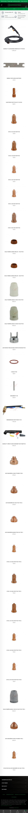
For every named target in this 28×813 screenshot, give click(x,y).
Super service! (24, 1)
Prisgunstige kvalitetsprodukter (13, 1)
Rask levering (4, 1)
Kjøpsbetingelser (10, 794)
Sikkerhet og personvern (20, 794)
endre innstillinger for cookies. (6, 805)
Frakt (4, 794)
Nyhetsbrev (14, 797)
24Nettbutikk (16, 807)
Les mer (23, 804)
